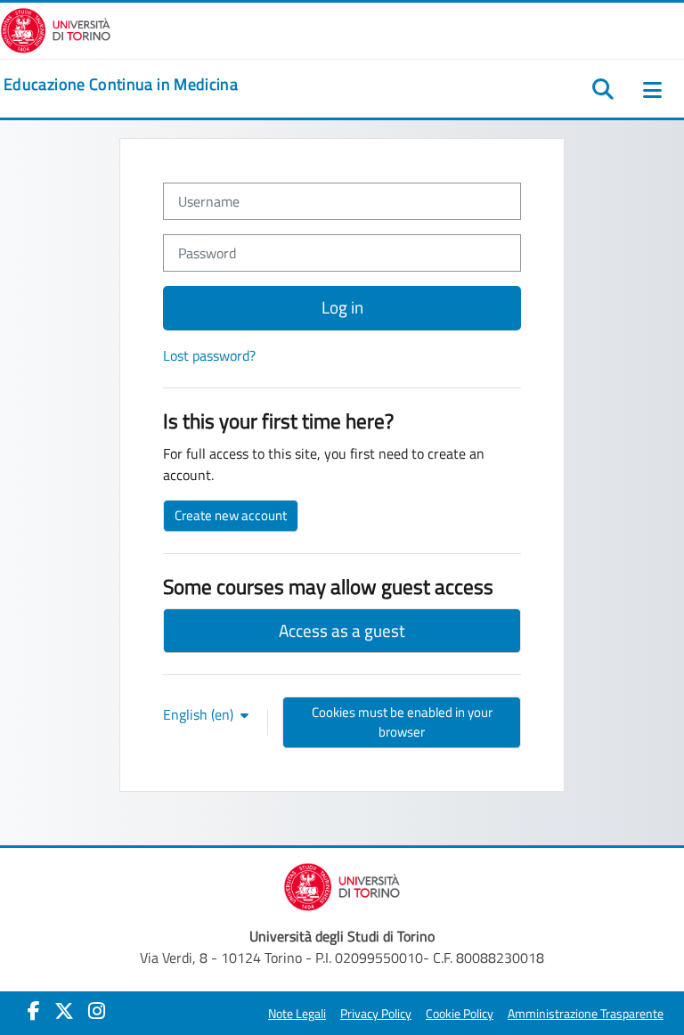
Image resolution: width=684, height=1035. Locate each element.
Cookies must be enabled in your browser (402, 722)
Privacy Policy (375, 1013)
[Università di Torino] (55, 28)
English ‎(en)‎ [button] (200, 714)
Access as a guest (342, 630)
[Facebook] (33, 1011)
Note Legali (297, 1013)
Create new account (231, 515)
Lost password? (209, 355)
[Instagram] (96, 1011)
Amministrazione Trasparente (586, 1013)
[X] (64, 1011)
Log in (342, 307)
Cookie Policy (459, 1013)
